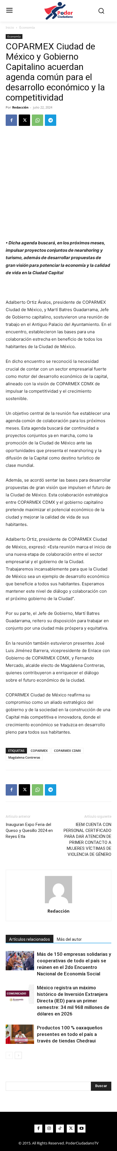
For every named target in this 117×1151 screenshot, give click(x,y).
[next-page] (18, 1055)
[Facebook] (11, 120)
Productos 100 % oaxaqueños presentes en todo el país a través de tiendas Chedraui (70, 1034)
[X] (24, 120)
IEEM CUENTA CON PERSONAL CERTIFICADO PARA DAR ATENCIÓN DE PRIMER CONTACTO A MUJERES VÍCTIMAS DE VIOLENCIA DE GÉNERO (87, 839)
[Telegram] (50, 120)
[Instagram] (49, 1129)
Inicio (10, 27)
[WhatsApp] (37, 120)
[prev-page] (9, 1055)
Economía (27, 27)
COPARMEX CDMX (67, 750)
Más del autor (69, 939)
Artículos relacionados (29, 939)
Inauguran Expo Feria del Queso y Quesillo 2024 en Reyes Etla (29, 830)
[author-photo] (58, 903)
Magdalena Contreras (24, 757)
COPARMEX (39, 750)
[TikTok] (60, 1129)
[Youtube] (81, 1129)
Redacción (20, 107)
